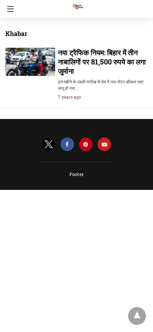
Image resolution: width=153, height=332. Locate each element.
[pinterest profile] (86, 144)
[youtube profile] (104, 144)
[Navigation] (8, 9)
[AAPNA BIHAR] (78, 3)
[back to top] (137, 316)
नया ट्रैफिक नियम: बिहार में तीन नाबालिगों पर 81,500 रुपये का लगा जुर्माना (102, 62)
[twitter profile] (49, 144)
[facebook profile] (67, 144)
